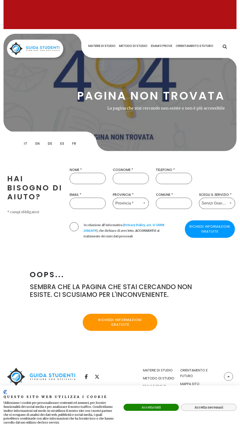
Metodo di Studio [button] (133, 46)
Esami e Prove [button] (161, 46)
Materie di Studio (158, 370)
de (50, 143)
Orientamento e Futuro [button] (194, 46)
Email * (75, 194)
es (62, 143)
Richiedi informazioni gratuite (120, 322)
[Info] (228, 376)
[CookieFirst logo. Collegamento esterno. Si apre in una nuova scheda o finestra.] (5, 392)
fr (74, 143)
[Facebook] (86, 376)
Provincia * (123, 194)
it (25, 143)
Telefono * (165, 169)
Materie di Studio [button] (102, 46)
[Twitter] (97, 376)
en (37, 143)
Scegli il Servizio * (215, 194)
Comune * (164, 194)
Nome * (76, 169)
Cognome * (123, 169)
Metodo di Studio (158, 378)
